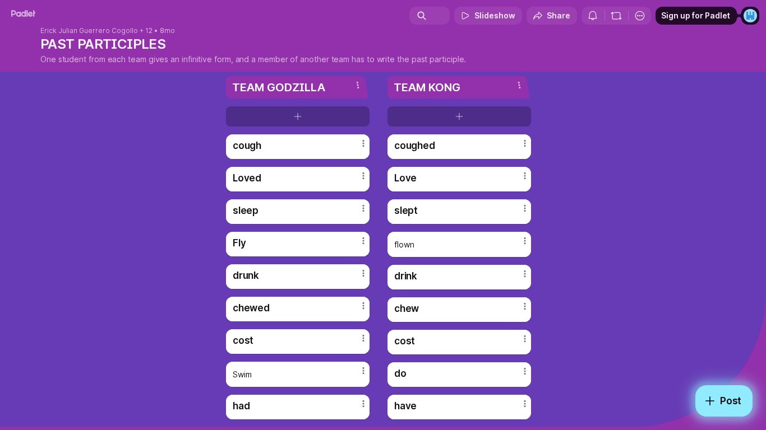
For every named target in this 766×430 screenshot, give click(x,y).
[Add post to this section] (298, 116)
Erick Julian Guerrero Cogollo (89, 31)
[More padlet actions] (640, 16)
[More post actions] (363, 143)
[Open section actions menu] (358, 85)
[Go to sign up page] (750, 16)
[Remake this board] (616, 16)
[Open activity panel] (593, 16)
